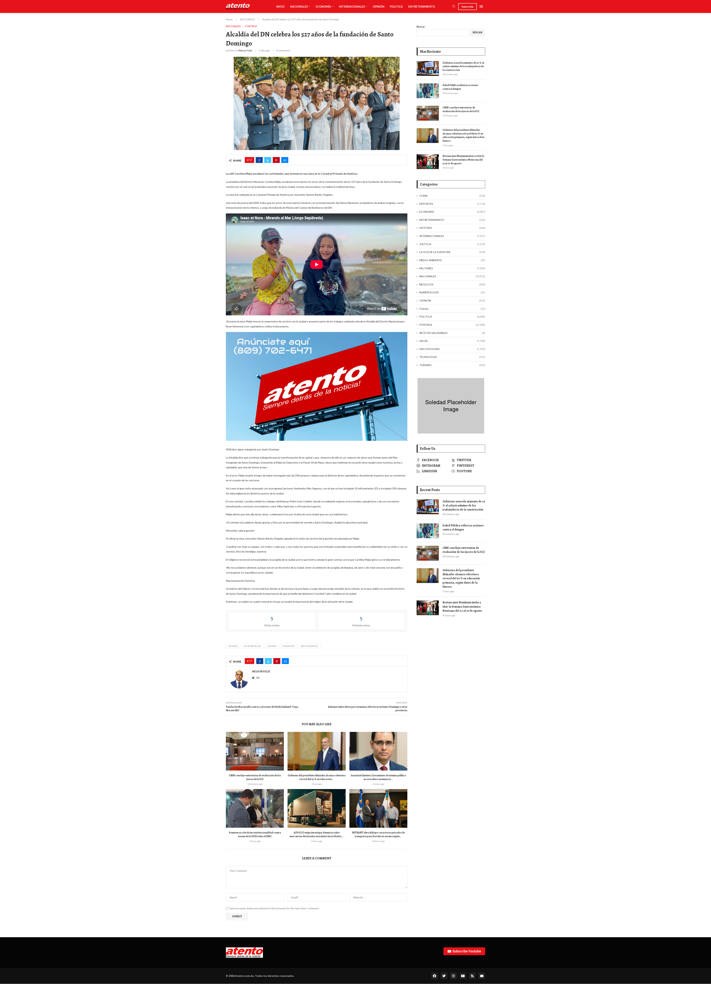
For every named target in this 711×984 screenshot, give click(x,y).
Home (229, 19)
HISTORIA (452, 227)
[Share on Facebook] (259, 160)
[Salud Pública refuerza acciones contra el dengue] (428, 90)
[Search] (453, 6)
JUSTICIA (452, 244)
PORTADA (452, 324)
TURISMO (452, 365)
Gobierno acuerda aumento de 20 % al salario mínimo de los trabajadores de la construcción (463, 66)
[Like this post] (250, 160)
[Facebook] (434, 976)
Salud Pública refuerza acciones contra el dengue (460, 87)
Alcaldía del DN (252, 646)
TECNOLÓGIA (452, 356)
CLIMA (452, 195)
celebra (271, 646)
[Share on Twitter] (267, 160)
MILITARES (452, 268)
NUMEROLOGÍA (452, 292)
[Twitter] (444, 976)
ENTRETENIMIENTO (421, 6)
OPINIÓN (378, 6)
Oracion (452, 308)
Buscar (421, 26)
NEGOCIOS (452, 284)
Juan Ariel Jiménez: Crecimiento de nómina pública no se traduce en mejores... (378, 777)
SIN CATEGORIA (452, 349)
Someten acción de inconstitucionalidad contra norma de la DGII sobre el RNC (255, 834)
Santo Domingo (309, 646)
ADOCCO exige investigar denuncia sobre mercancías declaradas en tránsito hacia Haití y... (316, 834)
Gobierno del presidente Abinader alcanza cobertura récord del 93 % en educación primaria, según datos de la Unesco (463, 135)
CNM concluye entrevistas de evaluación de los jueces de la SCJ (255, 777)
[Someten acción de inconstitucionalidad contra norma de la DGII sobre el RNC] (255, 808)
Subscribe (467, 6)
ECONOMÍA (323, 6)
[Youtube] (463, 976)
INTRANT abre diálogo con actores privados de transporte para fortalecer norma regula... (378, 834)
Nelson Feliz (245, 50)
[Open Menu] (481, 6)
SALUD (452, 340)
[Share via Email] (284, 160)
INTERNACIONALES (352, 6)
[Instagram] (453, 976)
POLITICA (396, 6)
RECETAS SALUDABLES (452, 332)
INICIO (280, 6)
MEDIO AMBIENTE (452, 260)
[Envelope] (481, 976)
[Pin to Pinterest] (276, 160)
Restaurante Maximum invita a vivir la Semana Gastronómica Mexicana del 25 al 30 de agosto (463, 159)
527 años (233, 646)
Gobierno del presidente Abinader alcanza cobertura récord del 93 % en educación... (317, 777)
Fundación (288, 646)
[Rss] (472, 976)
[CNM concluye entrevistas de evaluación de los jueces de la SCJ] (255, 751)
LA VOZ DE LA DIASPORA (452, 252)
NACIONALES (299, 6)
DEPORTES (452, 203)
